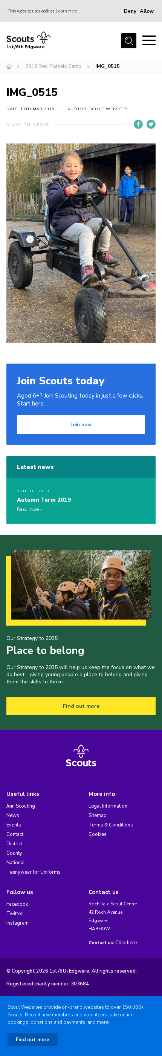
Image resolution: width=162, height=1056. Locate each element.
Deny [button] (130, 11)
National (15, 862)
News (12, 815)
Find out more (81, 706)
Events (13, 825)
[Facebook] (138, 124)
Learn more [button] (66, 11)
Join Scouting (20, 806)
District (14, 843)
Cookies (98, 834)
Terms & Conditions (111, 825)
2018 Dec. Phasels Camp (53, 66)
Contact (14, 834)
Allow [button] (147, 11)
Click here (126, 943)
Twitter (14, 913)
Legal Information (108, 806)
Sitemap (98, 815)
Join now (81, 424)
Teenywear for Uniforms (33, 872)
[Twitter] (151, 124)
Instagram (17, 923)
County (14, 853)
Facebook (17, 904)
